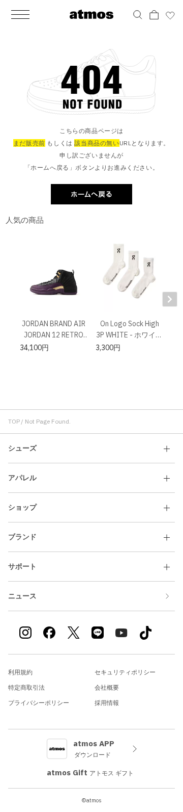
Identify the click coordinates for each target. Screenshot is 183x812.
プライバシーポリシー (38, 702)
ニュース (22, 595)
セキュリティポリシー (125, 672)
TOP (14, 421)
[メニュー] (20, 14)
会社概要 (107, 687)
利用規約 (20, 672)
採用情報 (107, 702)
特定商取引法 (26, 687)
